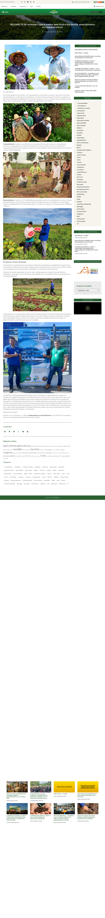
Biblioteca (4, 6)
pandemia (66, 453)
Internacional (62, 483)
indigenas (57, 449)
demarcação (25, 449)
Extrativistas (47, 480)
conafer (17, 449)
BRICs (30, 473)
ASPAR (54, 470)
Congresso (21, 477)
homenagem (48, 449)
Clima (68, 473)
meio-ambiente (41, 453)
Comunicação (12, 477)
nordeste (59, 453)
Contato (38, 6)
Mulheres (55, 453)
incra (54, 449)
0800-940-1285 (85, 2)
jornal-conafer (18, 453)
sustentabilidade (66, 456)
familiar (35, 449)
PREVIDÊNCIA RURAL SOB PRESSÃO (86, 49)
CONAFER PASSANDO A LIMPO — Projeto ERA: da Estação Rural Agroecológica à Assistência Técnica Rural (86, 63)
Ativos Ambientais (17, 473)
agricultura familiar (35, 446)
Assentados (61, 470)
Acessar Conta (99, 6)
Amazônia (60, 446)
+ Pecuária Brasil (8, 467)
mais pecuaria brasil (27, 453)
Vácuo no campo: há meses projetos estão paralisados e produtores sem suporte (86, 81)
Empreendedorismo (16, 480)
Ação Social (45, 467)
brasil (7, 449)
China (63, 473)
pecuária (6, 456)
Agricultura (61, 467)
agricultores (9, 445)
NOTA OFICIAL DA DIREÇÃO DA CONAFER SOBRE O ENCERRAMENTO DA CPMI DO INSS (16, 796)
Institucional (54, 483)
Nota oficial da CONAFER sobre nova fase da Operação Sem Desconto (88, 56)
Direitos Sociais (64, 477)
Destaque (56, 477)
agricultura (23, 445)
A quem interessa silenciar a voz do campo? (86, 86)
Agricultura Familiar (9, 470)
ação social (67, 446)
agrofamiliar (51, 446)
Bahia (4, 449)
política (12, 456)
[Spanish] (99, 2)
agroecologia (44, 446)
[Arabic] (103, 2)
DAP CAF (49, 477)
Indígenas (42, 483)
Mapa (35, 453)
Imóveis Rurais (35, 483)
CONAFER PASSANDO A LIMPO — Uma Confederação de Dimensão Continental (87, 69)
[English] (97, 2)
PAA (63, 453)
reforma (38, 456)
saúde (50, 456)
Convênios (13, 6)
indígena (62, 449)
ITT (68, 483)
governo (42, 449)
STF (61, 456)
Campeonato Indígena (39, 473)
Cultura (44, 477)
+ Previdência (17, 467)
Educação (6, 480)
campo (11, 449)
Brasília (25, 473)
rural (42, 455)
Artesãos (49, 470)
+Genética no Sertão (28, 467)
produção (18, 456)
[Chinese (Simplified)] (101, 2)
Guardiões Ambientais (9, 483)
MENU (6, 12)
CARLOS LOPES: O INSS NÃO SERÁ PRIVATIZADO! (85, 91)
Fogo (58, 480)
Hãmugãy (19, 483)
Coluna (6, 477)
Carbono (49, 473)
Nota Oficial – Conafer (81, 53)
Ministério (49, 453)
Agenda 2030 (53, 467)
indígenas (8, 452)
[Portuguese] (95, 2)
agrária (56, 446)
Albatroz (36, 470)
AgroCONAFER (19, 470)
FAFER (53, 480)
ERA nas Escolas (38, 480)
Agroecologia (28, 470)
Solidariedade (56, 456)
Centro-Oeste (56, 473)
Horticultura (27, 483)
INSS (31, 6)
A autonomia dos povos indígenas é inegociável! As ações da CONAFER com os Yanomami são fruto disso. (39, 796)
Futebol (63, 480)
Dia (29, 449)
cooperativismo (36, 477)
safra (47, 456)
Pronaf (27, 456)
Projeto (23, 456)
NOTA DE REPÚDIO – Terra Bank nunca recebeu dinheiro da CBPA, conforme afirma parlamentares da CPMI (87, 75)
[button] (5, 431)
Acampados (38, 467)
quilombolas (33, 456)
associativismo (7, 473)
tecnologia (5, 458)
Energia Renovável (27, 480)
